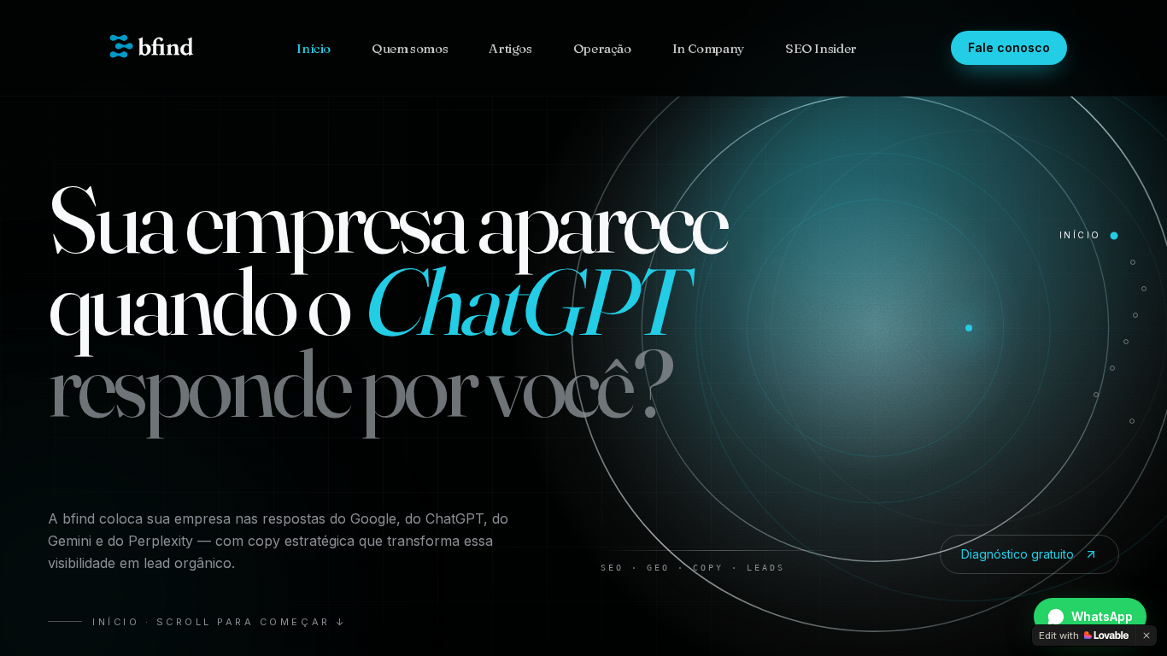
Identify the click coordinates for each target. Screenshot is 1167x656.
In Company (708, 48)
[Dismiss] (1146, 635)
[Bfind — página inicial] (151, 48)
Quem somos (410, 48)
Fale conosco (1009, 47)
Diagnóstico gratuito (1017, 554)
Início (313, 48)
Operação (602, 48)
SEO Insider (821, 48)
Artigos (510, 48)
